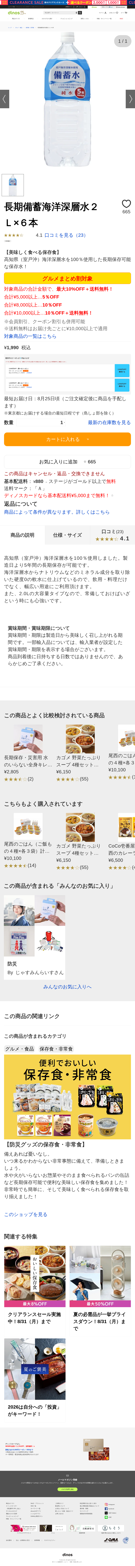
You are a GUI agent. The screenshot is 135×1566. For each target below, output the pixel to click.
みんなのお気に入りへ (67, 986)
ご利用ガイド (59, 1503)
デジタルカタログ (11, 1511)
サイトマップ (84, 1511)
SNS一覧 (33, 1506)
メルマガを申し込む (67, 1489)
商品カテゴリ (16, 18)
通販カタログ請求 (11, 1513)
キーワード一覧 (35, 1508)
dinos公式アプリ (36, 1511)
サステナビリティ (49, 1540)
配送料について (60, 1506)
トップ (10, 27)
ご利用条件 (29, 373)
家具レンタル (85, 18)
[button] (4, 99)
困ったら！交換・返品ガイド (64, 1511)
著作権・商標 (84, 1508)
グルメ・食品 (18, 27)
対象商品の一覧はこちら (30, 336)
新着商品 (31, 18)
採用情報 (37, 1540)
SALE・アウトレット (37, 1503)
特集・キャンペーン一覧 (104, 18)
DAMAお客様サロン (37, 1516)
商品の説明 (22, 535)
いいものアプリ (35, 1513)
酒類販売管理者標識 (86, 1513)
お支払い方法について (62, 1508)
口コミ (116, 535)
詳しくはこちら (93, 512)
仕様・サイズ (67, 535)
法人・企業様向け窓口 (23, 1540)
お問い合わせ (59, 1513)
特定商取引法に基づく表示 (88, 1503)
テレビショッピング (66, 18)
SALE (121, 18)
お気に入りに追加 (58, 461)
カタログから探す (47, 18)
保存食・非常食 (30, 27)
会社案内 (9, 1540)
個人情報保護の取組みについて (89, 1506)
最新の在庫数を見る (109, 422)
